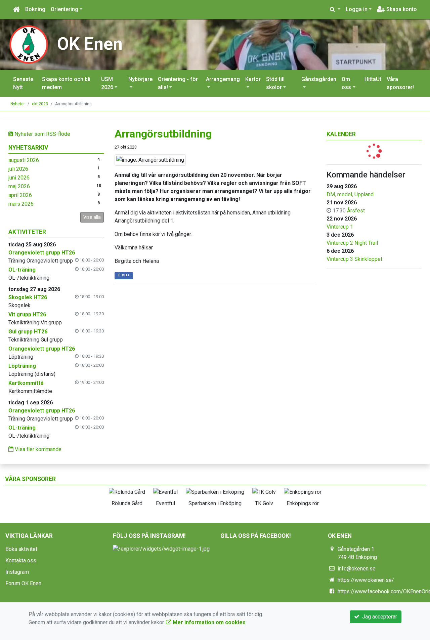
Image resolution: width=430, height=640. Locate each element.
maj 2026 (19, 186)
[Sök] (335, 9)
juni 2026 (19, 177)
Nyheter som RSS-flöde (41, 134)
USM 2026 (107, 83)
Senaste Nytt (23, 83)
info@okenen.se (357, 568)
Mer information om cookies (208, 622)
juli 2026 (18, 169)
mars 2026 (21, 204)
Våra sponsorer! (400, 83)
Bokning (35, 9)
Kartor (253, 79)
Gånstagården (318, 79)
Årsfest (356, 210)
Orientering (64, 9)
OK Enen (90, 44)
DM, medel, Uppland (350, 194)
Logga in (357, 9)
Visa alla (92, 217)
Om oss (346, 83)
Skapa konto (401, 9)
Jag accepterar (378, 616)
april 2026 (20, 195)
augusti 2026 (23, 160)
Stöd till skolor (275, 83)
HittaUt (372, 79)
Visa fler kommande (37, 449)
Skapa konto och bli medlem (66, 83)
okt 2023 (40, 104)
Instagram (17, 572)
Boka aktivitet (21, 549)
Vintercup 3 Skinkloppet (354, 259)
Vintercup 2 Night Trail (352, 243)
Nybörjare (140, 79)
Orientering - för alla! (178, 83)
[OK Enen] (28, 44)
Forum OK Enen (23, 583)
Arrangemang (223, 79)
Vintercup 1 (340, 227)
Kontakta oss (20, 560)
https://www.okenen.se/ (366, 580)
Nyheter (17, 104)
